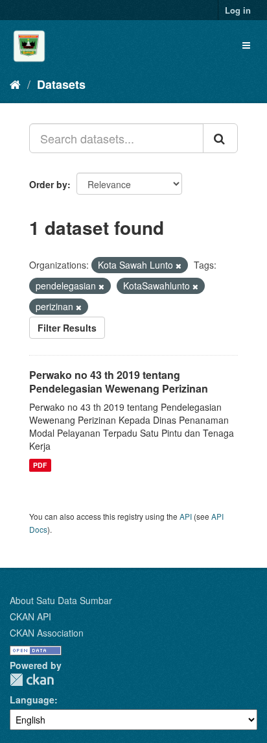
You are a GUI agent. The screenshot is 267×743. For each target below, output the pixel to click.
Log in (238, 10)
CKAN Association (47, 632)
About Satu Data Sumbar (61, 600)
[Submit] (220, 138)
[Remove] (178, 265)
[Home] (15, 83)
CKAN (32, 680)
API (186, 516)
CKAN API (30, 616)
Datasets (61, 84)
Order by (48, 184)
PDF (40, 465)
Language (32, 699)
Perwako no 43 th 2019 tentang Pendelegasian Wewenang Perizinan (118, 381)
